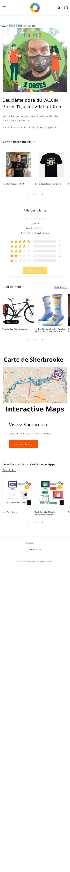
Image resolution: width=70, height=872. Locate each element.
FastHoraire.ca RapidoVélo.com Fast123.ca (37, 561)
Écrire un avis (35, 270)
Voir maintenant (23, 444)
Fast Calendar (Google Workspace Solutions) (45, 513)
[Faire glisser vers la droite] (42, 194)
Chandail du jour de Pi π (13, 184)
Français (33, 549)
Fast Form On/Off (10, 512)
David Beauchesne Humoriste (48, 184)
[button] (4, 7)
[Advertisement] (35, 720)
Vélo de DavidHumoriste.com (15, 329)
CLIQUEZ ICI (51, 127)
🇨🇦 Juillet (29, 25)
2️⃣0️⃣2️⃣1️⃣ (15, 25)
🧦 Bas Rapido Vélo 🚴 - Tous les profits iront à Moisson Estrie (50, 330)
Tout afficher (61, 287)
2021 (4, 25)
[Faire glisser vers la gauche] (27, 194)
